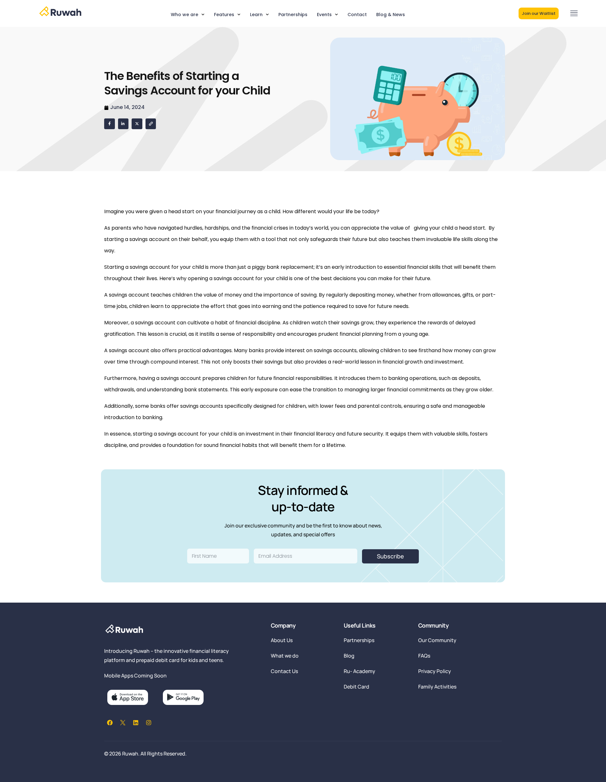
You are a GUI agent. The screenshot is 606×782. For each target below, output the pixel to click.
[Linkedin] (135, 722)
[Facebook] (110, 722)
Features (224, 14)
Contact (357, 14)
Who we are (184, 14)
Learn (256, 14)
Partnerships (292, 14)
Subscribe (390, 556)
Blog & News (390, 14)
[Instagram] (148, 722)
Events (324, 14)
